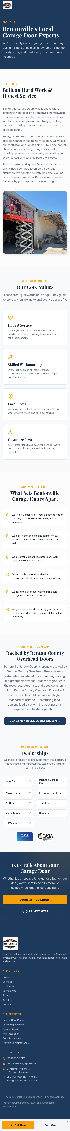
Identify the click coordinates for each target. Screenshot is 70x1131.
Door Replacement (13, 1038)
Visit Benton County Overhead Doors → (35, 720)
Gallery (6, 995)
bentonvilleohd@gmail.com (21, 1063)
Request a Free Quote (33, 899)
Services (7, 981)
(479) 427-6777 (37, 911)
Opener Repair (11, 1029)
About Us (7, 1000)
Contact (7, 1004)
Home (6, 977)
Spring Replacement (13, 1024)
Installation (8, 986)
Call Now (20, 1125)
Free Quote (52, 1125)
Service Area (10, 990)
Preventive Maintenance (16, 1042)
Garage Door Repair (13, 1020)
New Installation (11, 1033)
